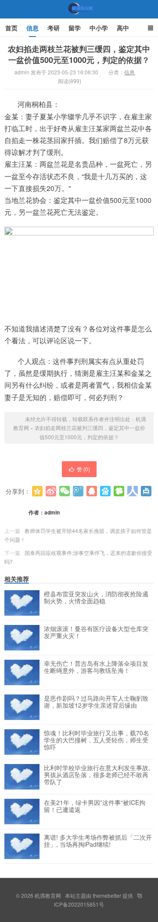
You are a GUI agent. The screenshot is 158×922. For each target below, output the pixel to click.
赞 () (83, 469)
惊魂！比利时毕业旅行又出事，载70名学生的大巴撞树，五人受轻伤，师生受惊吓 (96, 740)
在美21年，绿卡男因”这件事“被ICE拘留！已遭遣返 (94, 806)
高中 (123, 27)
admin (52, 512)
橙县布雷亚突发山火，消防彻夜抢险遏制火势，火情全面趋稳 (96, 597)
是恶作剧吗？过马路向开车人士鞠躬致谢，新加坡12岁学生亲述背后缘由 (96, 701)
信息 (32, 27)
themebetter (107, 895)
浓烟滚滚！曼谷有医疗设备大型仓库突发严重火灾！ (96, 632)
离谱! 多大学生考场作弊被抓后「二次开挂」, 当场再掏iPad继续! (98, 841)
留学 (74, 27)
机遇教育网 (79, 17)
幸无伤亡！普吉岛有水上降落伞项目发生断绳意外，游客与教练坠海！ (96, 667)
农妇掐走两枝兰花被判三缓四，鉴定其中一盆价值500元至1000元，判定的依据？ (79, 54)
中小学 (99, 27)
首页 (11, 27)
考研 (53, 27)
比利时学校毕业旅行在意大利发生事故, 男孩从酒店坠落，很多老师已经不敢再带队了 (97, 775)
